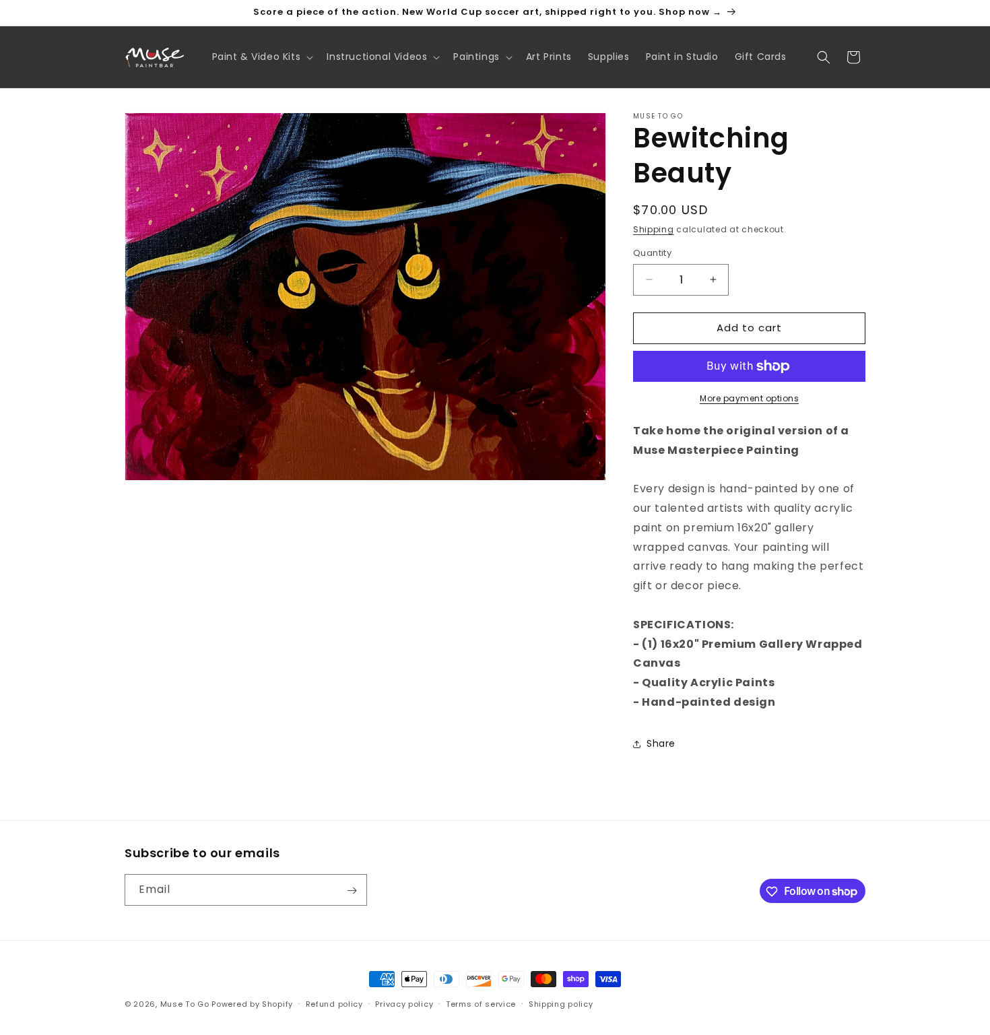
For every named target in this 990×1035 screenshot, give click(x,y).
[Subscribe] (351, 890)
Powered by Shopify (252, 1004)
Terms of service (481, 1003)
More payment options (749, 398)
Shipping (653, 229)
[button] (261, 56)
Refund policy (334, 1003)
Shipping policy (561, 1003)
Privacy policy (404, 1003)
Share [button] (661, 743)
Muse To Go (184, 1004)
